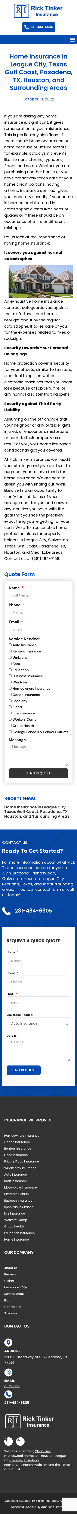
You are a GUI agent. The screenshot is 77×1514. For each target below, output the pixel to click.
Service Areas (14, 1294)
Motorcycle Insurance (20, 1187)
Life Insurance (24, 713)
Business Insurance (28, 676)
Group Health (23, 725)
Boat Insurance (15, 1181)
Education (21, 670)
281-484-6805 (16, 1402)
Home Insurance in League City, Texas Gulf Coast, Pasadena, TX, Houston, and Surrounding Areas (36, 811)
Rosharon (26, 1465)
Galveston (32, 1456)
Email (14, 621)
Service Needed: (24, 638)
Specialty (20, 701)
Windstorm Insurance (20, 1168)
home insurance (33, 243)
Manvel (17, 1460)
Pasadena (31, 1460)
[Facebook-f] (8, 1441)
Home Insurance (16, 1239)
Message (17, 739)
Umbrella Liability (16, 1194)
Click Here (12, 1386)
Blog (7, 1300)
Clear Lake (42, 1451)
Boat (16, 663)
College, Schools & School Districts (40, 732)
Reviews (10, 1274)
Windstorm (22, 682)
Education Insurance (19, 1233)
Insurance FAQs (15, 1287)
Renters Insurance (27, 651)
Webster (40, 1465)
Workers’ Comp (15, 1220)
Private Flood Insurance (21, 1161)
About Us (11, 1268)
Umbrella (20, 657)
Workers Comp (25, 719)
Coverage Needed (20, 1015)
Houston (47, 1456)
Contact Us (12, 1307)
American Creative (53, 1507)
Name (15, 587)
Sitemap (10, 1313)
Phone (15, 604)
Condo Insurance (26, 694)
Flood (17, 707)
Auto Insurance (25, 645)
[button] (72, 39)
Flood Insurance (16, 1155)
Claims (9, 1281)
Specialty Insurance (19, 1207)
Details (11, 1036)
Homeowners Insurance (31, 688)
